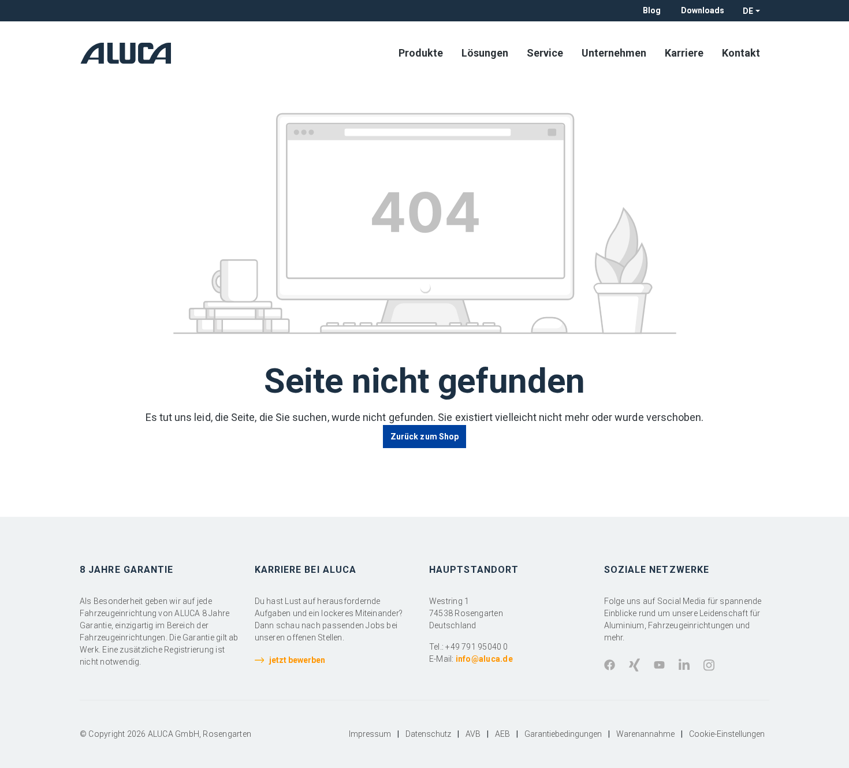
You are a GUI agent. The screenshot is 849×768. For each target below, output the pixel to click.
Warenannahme (645, 734)
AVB (473, 734)
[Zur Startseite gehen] (129, 53)
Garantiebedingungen (563, 734)
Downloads (702, 10)
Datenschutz (428, 734)
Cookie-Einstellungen (727, 734)
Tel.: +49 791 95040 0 (468, 646)
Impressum (370, 734)
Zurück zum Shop (424, 436)
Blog (652, 10)
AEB (502, 734)
